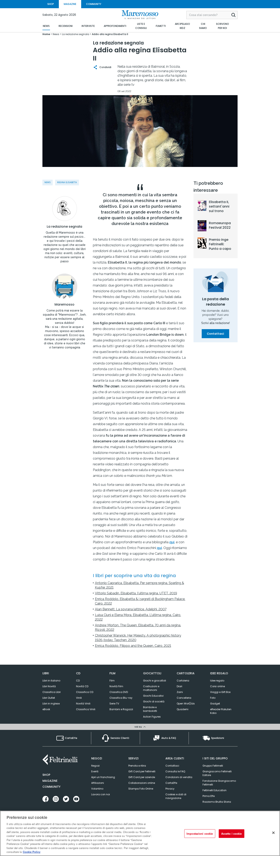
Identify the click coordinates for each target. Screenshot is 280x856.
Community (51, 787)
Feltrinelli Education (215, 790)
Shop (46, 775)
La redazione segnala (64, 226)
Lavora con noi (100, 794)
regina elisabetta (67, 182)
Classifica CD (84, 692)
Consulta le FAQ (175, 771)
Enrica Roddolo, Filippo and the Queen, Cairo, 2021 (133, 646)
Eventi (94, 771)
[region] (140, 833)
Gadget (215, 703)
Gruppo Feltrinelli (213, 765)
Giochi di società (153, 701)
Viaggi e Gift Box (220, 692)
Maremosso (64, 304)
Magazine (49, 781)
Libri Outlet (48, 698)
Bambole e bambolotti (150, 709)
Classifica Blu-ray (120, 698)
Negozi (95, 765)
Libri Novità (49, 686)
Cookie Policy (31, 852)
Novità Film (116, 686)
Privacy (169, 788)
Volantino (97, 788)
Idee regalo (217, 680)
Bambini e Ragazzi (121, 709)
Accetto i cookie (231, 833)
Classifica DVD (118, 692)
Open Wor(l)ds (186, 703)
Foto (212, 698)
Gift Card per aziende (141, 777)
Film (112, 680)
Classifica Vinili (85, 709)
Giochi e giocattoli (154, 680)
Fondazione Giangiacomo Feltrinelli (219, 782)
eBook (46, 709)
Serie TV (114, 703)
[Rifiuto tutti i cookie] (273, 832)
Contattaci (215, 334)
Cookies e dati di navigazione (175, 796)
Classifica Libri (51, 692)
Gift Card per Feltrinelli (141, 771)
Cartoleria (183, 680)
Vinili (79, 698)
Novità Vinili (83, 703)
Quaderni (182, 709)
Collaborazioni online (141, 783)
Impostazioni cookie (200, 833)
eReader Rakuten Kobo (220, 711)
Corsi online (217, 686)
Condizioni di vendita (178, 777)
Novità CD (82, 686)
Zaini (180, 692)
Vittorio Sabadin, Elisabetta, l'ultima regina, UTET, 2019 (136, 593)
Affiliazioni (97, 783)
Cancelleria (184, 698)
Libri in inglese (51, 703)
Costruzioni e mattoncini (151, 688)
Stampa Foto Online (140, 788)
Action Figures (152, 716)
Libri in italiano (51, 680)
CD (78, 680)
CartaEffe (171, 783)
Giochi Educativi (153, 695)
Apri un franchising (103, 777)
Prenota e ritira (137, 765)
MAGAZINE (70, 4)
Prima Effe (209, 796)
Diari (179, 686)
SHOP (50, 4)
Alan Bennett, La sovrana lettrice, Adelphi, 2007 (130, 609)
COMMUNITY (93, 4)
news (47, 182)
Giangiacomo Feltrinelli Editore (217, 773)
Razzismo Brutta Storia (217, 801)
